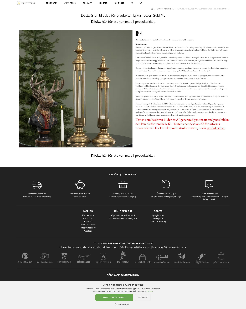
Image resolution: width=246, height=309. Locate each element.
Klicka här (99, 21)
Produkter (51, 3)
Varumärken (70, 3)
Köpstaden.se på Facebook (123, 215)
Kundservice (88, 215)
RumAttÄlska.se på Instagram (123, 218)
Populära (87, 3)
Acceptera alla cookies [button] (114, 297)
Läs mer (150, 291)
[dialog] (123, 295)
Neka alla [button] (143, 297)
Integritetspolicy (88, 227)
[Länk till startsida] (152, 9)
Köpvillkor (88, 218)
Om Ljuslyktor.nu (88, 224)
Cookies (88, 230)
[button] (123, 304)
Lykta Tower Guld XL (149, 15)
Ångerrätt (88, 221)
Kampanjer (119, 3)
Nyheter (103, 3)
